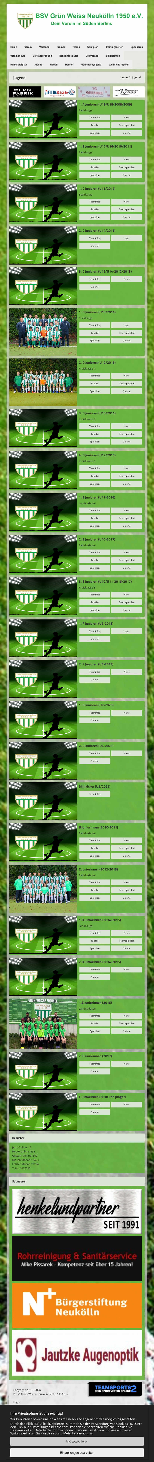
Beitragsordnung (42, 56)
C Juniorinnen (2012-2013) (98, 869)
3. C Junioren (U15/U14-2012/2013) (105, 271)
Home (13, 47)
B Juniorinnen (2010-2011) (98, 827)
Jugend (38, 64)
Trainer (61, 47)
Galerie (127, 132)
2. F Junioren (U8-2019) (96, 664)
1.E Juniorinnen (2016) (95, 1002)
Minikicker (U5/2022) (94, 786)
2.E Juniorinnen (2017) (95, 1056)
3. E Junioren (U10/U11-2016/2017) (105, 581)
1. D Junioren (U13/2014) (97, 312)
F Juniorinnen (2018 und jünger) (102, 1096)
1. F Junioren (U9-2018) (96, 623)
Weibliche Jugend (119, 64)
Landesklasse (87, 503)
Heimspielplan (18, 64)
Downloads (92, 56)
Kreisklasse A (87, 368)
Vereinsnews (17, 56)
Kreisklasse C (87, 461)
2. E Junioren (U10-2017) (97, 539)
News (127, 117)
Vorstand (44, 47)
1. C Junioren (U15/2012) (97, 188)
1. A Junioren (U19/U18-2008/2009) (105, 104)
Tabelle (95, 125)
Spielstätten (113, 56)
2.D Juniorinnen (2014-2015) (100, 961)
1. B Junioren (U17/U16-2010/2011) (105, 146)
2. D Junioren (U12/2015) (97, 362)
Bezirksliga (85, 110)
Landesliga (85, 926)
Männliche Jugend (91, 64)
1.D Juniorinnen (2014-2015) (100, 919)
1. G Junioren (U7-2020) (96, 705)
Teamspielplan (126, 125)
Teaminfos (94, 117)
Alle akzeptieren (77, 1441)
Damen (69, 64)
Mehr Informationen (78, 1433)
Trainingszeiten (114, 47)
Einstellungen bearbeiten (77, 1453)
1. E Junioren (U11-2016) (97, 497)
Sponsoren (137, 47)
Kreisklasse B (87, 419)
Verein (28, 47)
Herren (54, 64)
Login (16, 1402)
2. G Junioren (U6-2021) (96, 745)
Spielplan (92, 47)
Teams (76, 47)
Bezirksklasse (87, 545)
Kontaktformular (68, 56)
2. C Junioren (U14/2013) (97, 230)
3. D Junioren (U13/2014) (97, 413)
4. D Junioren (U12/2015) (97, 455)
